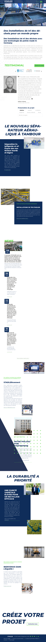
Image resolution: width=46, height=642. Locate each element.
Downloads (11, 639)
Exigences (21, 112)
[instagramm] (38, 636)
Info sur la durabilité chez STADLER (10, 519)
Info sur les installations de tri (22, 218)
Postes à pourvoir (7, 586)
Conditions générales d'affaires (32, 638)
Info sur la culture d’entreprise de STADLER (21, 461)
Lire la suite (6, 271)
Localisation (38, 110)
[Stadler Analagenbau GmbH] (9, 1)
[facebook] (30, 636)
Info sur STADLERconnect (9, 407)
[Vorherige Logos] (16, 71)
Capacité (30, 110)
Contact (5, 639)
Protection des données (17, 638)
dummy (39, 65)
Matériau (22, 110)
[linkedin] (32, 636)
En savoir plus (7, 169)
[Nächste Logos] (41, 71)
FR (37, 1)
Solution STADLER (31, 112)
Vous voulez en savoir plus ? (23, 358)
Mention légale (7, 638)
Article (39, 112)
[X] (36, 636)
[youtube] (34, 636)
